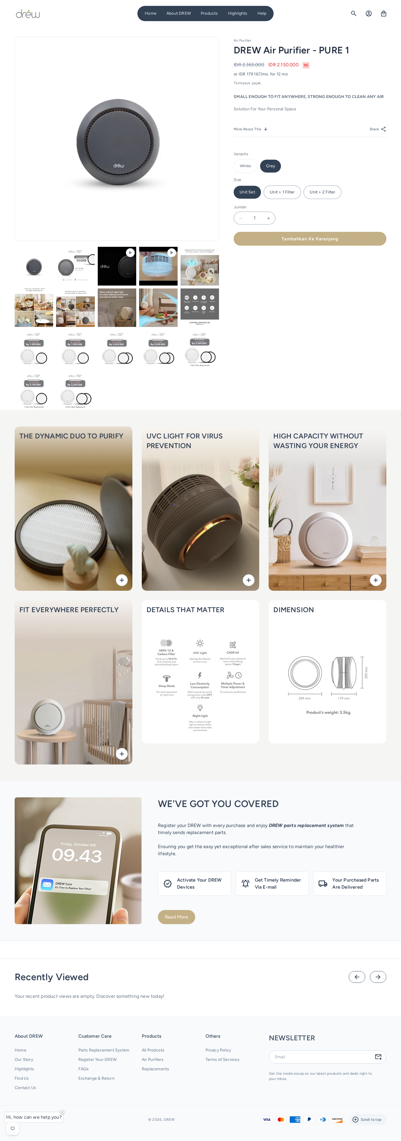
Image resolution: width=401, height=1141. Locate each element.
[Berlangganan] (378, 1057)
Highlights (24, 1069)
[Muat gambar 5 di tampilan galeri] (75, 307)
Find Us (22, 1078)
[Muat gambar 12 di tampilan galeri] (158, 349)
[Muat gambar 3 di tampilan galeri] (200, 266)
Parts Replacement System (104, 1050)
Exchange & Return (96, 1078)
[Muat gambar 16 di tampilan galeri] (75, 390)
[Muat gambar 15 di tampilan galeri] (34, 390)
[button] (178, 13)
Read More (176, 917)
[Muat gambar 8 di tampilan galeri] (200, 307)
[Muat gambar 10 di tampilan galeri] (75, 349)
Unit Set (247, 192)
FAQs (83, 1069)
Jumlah (240, 207)
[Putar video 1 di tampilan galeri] (117, 266)
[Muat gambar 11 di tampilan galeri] (117, 349)
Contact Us (25, 1088)
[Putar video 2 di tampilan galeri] (158, 266)
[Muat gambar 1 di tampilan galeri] (34, 266)
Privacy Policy (218, 1050)
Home (20, 1050)
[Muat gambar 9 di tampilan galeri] (34, 349)
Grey (270, 166)
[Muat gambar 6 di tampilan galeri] (117, 307)
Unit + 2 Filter (322, 192)
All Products (153, 1050)
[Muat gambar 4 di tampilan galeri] (34, 307)
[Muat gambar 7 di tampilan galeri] (158, 307)
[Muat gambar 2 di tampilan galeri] (75, 266)
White (248, 168)
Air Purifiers (153, 1059)
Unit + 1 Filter (282, 192)
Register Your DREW (97, 1059)
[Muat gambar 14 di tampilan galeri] (200, 349)
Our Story (24, 1059)
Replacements (155, 1069)
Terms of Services (222, 1059)
